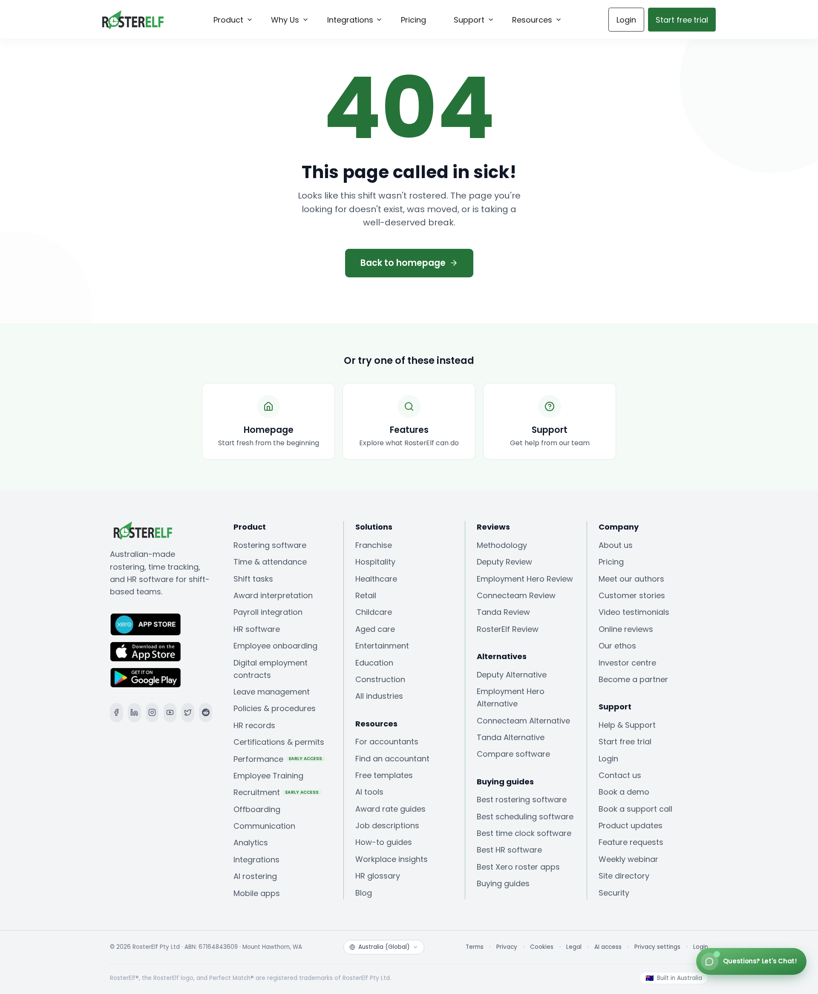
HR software (256, 629)
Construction (380, 679)
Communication (264, 826)
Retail (365, 595)
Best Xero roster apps (518, 866)
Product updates (630, 825)
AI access (608, 947)
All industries (379, 696)
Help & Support (627, 725)
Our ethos (617, 645)
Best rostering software (522, 799)
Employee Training (268, 775)
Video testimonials (634, 612)
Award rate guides (390, 809)
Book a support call (635, 809)
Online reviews (626, 629)
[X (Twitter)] (188, 712)
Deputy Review (504, 561)
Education (374, 662)
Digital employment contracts (270, 668)
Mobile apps (256, 893)
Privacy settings (657, 947)
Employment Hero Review (525, 578)
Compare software (513, 754)
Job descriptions (387, 825)
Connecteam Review (516, 595)
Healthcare (376, 578)
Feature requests (631, 842)
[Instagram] (152, 712)
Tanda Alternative (510, 737)
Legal (574, 947)
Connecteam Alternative (523, 720)
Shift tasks (253, 578)
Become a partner (633, 679)
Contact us (620, 775)
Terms (475, 947)
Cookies (541, 947)
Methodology (502, 545)
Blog (363, 892)
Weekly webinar (628, 859)
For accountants (386, 741)
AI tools (369, 792)
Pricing (611, 561)
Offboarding (256, 809)
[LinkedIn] (134, 712)
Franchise (373, 545)
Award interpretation (273, 595)
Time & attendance (270, 561)
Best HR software (509, 849)
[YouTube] (170, 712)
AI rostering (255, 876)
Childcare (373, 612)
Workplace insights (391, 859)
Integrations (256, 859)
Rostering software (269, 545)
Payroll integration (267, 612)
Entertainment (382, 645)
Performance (278, 759)
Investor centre (627, 662)
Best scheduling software (525, 816)
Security (614, 892)
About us (616, 545)
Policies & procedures (274, 708)
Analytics (250, 842)
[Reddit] (205, 712)
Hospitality (375, 561)
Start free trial (625, 741)
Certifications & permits (278, 742)
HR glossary (377, 875)
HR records (254, 725)
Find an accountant (392, 758)
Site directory (624, 875)
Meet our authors (631, 578)
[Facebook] (116, 712)
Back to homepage (403, 263)
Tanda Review (503, 612)
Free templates (384, 775)
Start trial (682, 19)
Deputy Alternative (512, 674)
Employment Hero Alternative (510, 697)
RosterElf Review (508, 629)
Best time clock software (524, 833)
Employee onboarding (275, 645)
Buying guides (503, 883)
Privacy (506, 947)
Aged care (375, 629)
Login (626, 19)
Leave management (271, 691)
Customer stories (632, 595)
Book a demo (624, 792)
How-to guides (383, 842)
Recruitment (276, 792)
